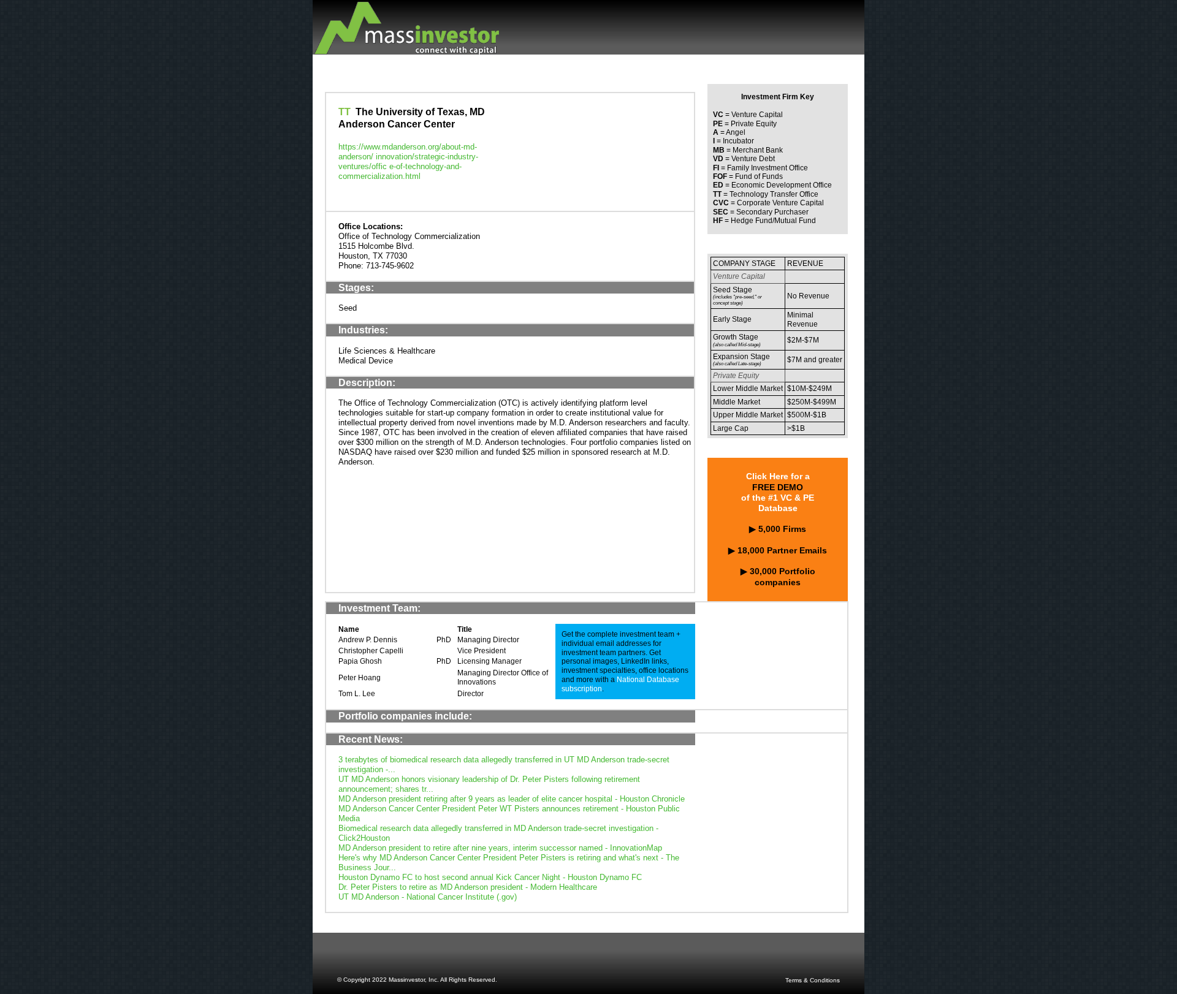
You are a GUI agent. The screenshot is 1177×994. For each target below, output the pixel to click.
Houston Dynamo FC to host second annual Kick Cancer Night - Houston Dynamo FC (490, 877)
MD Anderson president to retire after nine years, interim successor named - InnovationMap (500, 847)
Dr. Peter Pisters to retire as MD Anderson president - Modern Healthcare (467, 887)
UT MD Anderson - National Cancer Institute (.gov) (427, 896)
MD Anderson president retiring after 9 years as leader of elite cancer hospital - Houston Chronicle (511, 798)
